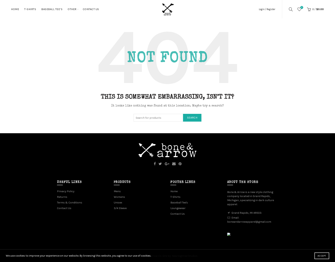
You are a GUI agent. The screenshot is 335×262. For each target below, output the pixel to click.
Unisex (118, 202)
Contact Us (91, 9)
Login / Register (267, 9)
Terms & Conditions (69, 202)
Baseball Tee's (179, 202)
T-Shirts (30, 9)
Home (15, 9)
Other (72, 9)
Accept (322, 255)
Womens (119, 197)
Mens (117, 191)
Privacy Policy (65, 191)
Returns (62, 197)
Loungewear (178, 208)
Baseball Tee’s (51, 9)
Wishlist (301, 7)
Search (192, 117)
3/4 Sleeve (120, 208)
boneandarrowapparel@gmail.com (249, 221)
